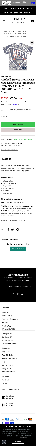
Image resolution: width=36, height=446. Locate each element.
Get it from (10, 396)
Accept (18, 441)
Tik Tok (4, 383)
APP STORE (9, 398)
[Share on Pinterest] (17, 229)
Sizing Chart (6, 369)
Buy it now (18, 130)
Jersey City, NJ (7, 340)
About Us (5, 312)
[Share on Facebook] (8, 229)
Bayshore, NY (7, 337)
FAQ (3, 362)
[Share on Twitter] (12, 229)
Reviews (5, 322)
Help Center (6, 352)
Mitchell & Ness (6, 76)
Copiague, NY (7, 334)
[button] (4, 442)
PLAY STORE (9, 406)
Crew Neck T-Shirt (15, 31)
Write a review (18, 249)
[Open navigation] (4, 21)
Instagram (5, 376)
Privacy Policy (7, 316)
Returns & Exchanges (9, 358)
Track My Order (7, 355)
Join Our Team (7, 326)
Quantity (5, 116)
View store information (9, 150)
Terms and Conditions (10, 319)
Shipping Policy (7, 365)
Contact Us (6, 348)
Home (6, 31)
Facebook (5, 380)
